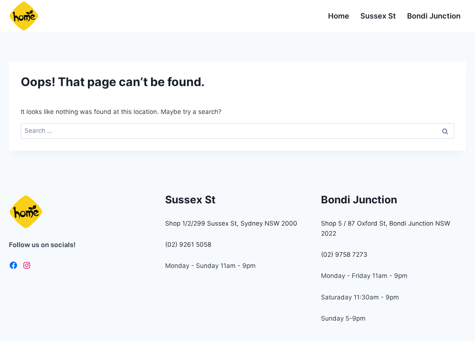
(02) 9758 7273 (344, 254)
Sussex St (378, 16)
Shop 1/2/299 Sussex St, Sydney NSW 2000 (231, 223)
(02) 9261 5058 (188, 244)
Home (338, 16)
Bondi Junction (434, 16)
